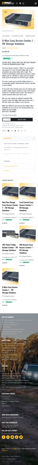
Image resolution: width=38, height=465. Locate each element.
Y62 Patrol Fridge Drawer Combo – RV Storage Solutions (10, 247)
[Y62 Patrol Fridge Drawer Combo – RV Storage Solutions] (10, 234)
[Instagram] (8, 437)
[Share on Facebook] (12, 131)
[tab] (19, 138)
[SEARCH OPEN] (17, 3)
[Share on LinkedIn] (15, 131)
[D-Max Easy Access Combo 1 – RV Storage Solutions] (10, 276)
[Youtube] (12, 437)
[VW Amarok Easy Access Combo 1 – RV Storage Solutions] (27, 234)
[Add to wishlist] (35, 119)
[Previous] (5, 19)
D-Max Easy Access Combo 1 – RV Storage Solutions (10, 290)
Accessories (6, 36)
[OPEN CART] (20, 3)
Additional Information (11, 166)
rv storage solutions (18, 127)
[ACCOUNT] (23, 3)
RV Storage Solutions (13, 48)
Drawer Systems (30, 36)
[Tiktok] (16, 437)
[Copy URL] (25, 131)
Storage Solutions (17, 36)
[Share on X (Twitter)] (8, 131)
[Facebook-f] (3, 437)
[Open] (36, 3)
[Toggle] (7, 161)
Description (7, 138)
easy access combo (9, 127)
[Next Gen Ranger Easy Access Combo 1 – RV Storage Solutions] (10, 191)
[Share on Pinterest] (18, 131)
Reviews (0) (7, 170)
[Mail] (22, 131)
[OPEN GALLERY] (18, 19)
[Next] (32, 19)
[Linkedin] (21, 437)
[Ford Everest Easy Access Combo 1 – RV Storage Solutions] (27, 191)
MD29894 (14, 448)
